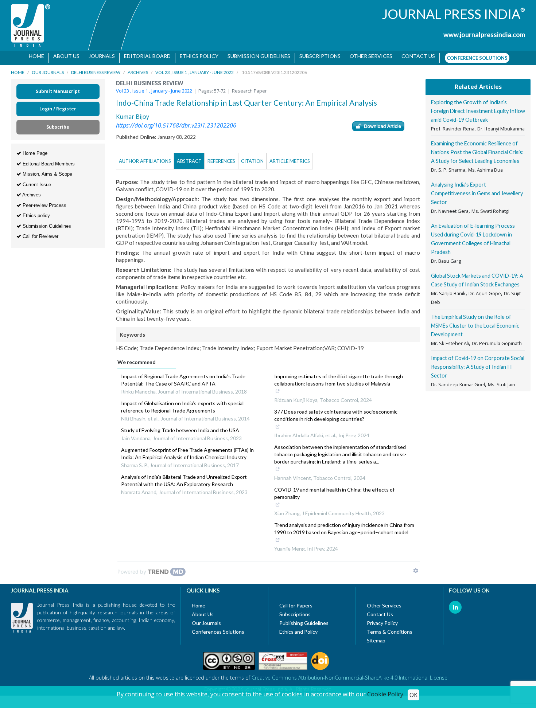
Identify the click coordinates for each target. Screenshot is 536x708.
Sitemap (376, 637)
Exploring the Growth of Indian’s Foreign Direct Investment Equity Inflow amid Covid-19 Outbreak (478, 107)
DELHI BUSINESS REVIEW (95, 68)
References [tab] (221, 157)
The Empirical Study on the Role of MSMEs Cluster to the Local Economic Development (475, 322)
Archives (138, 68)
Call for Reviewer (39, 232)
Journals (99, 56)
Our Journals (48, 68)
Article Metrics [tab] (289, 157)
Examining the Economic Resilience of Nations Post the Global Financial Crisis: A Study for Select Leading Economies (477, 148)
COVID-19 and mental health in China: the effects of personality (334, 489)
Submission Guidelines (256, 56)
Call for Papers (295, 602)
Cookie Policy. (385, 694)
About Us (64, 56)
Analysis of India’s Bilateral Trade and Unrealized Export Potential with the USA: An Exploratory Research (184, 477)
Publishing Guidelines (304, 619)
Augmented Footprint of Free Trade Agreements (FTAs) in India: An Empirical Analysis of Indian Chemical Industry (187, 450)
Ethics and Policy (298, 628)
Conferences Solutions (218, 628)
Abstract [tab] (189, 157)
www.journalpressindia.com (484, 35)
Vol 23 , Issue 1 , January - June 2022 (194, 68)
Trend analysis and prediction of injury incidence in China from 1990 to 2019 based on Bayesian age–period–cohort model (344, 525)
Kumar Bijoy (132, 113)
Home (34, 56)
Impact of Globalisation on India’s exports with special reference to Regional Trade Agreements (182, 403)
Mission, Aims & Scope (46, 170)
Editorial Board (144, 56)
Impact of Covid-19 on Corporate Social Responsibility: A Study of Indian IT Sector (477, 363)
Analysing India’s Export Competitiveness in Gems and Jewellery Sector (477, 190)
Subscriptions (317, 56)
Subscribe (57, 123)
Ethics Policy (196, 56)
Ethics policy (35, 212)
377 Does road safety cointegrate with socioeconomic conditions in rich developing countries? (335, 411)
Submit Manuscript (58, 88)
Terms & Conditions (389, 628)
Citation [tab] (252, 157)
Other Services (368, 56)
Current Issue (36, 181)
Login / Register (57, 105)
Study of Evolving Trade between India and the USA (180, 426)
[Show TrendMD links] (416, 567)
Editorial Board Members (48, 160)
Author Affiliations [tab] (145, 157)
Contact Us (380, 610)
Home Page (34, 149)
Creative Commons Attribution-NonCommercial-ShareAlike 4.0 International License (349, 673)
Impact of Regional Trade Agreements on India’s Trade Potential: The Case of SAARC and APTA (183, 376)
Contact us (415, 56)
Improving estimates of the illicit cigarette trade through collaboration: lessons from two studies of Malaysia (338, 376)
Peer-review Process (43, 201)
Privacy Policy (382, 619)
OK (413, 695)
